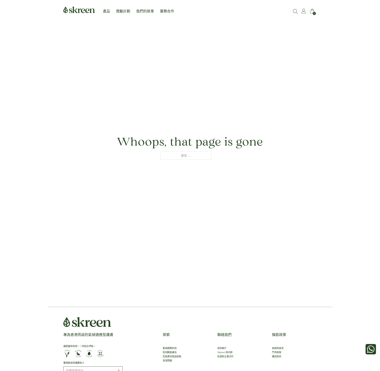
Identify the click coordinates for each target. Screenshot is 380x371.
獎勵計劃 (123, 11)
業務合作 (167, 11)
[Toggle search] (295, 11)
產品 (106, 11)
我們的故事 (145, 11)
